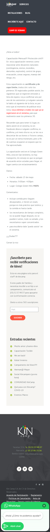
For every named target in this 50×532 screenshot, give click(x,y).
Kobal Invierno (20, 360)
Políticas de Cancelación (20, 498)
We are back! (19, 355)
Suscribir (18, 317)
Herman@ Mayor (22, 369)
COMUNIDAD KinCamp (24, 382)
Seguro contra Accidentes (29, 501)
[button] (44, 506)
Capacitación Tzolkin (23, 350)
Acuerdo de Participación (17, 495)
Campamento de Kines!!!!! (25, 364)
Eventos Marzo (21, 394)
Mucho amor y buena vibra (25, 346)
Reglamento (36, 495)
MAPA (36, 185)
